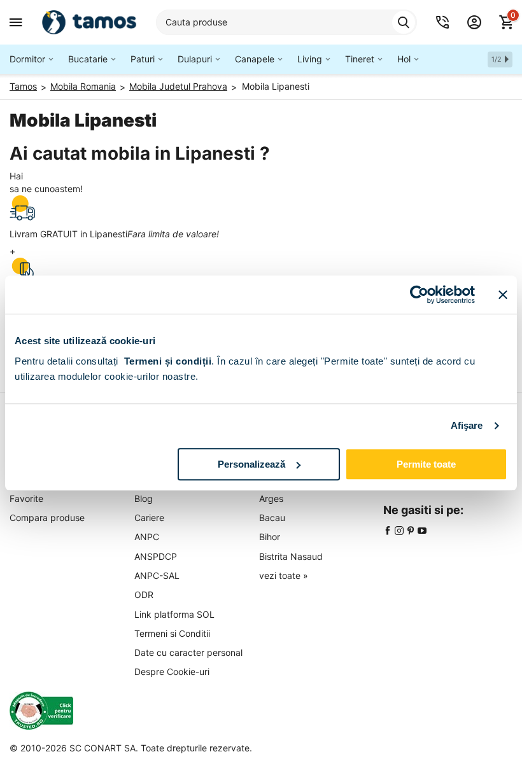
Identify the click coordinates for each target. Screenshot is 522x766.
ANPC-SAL (157, 575)
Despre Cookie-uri (171, 671)
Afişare (467, 425)
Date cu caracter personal (188, 652)
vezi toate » (283, 575)
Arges (271, 498)
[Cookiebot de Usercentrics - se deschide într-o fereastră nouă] (419, 294)
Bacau (272, 517)
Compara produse (47, 517)
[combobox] (286, 22)
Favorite (26, 498)
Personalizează (251, 464)
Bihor (269, 536)
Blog (143, 498)
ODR (143, 594)
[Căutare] (403, 22)
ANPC (146, 536)
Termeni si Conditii (172, 633)
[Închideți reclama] (502, 294)
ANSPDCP (155, 556)
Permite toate (426, 464)
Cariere (149, 517)
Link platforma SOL (174, 614)
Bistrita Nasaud (291, 556)
